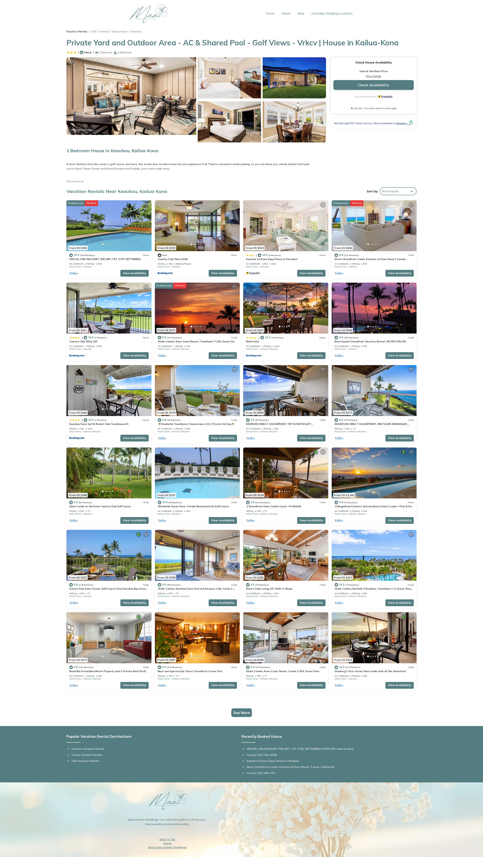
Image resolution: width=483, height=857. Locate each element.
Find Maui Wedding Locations (332, 13)
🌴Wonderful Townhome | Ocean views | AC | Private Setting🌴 (196, 423)
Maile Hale (252, 341)
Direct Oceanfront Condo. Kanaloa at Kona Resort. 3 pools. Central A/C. (291, 767)
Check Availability (373, 85)
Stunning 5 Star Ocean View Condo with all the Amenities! (370, 671)
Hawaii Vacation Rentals (87, 755)
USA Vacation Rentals (85, 761)
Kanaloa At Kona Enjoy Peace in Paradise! (271, 259)
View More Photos (82, 130)
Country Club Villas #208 (173, 259)
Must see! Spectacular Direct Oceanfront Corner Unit (190, 671)
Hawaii (104, 31)
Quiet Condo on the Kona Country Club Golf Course (100, 506)
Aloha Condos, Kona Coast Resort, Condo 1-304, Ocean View (282, 671)
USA (93, 31)
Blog (301, 13)
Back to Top (167, 839)
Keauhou (136, 31)
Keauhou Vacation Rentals (88, 749)
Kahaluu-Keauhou (180, 349)
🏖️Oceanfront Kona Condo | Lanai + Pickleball (273, 506)
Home (270, 13)
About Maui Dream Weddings (167, 847)
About (286, 13)
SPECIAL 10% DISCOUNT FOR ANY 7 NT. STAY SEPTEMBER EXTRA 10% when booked (300, 749)
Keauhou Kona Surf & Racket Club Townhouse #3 (98, 423)
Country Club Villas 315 (83, 341)
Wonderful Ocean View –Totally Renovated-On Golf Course (193, 506)
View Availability (134, 273)
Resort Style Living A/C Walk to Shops (269, 588)
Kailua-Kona (119, 31)
